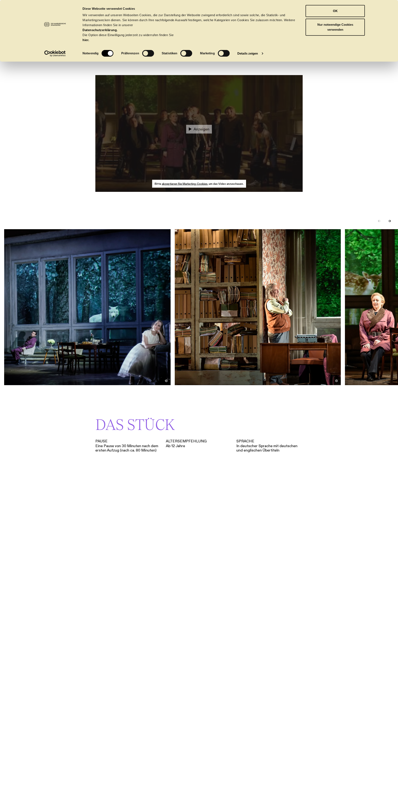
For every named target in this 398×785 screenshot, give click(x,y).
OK (335, 11)
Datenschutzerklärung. (100, 30)
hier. (86, 40)
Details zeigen (247, 53)
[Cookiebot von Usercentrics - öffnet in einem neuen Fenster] (55, 53)
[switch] (148, 53)
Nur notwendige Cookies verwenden (335, 27)
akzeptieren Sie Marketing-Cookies (184, 184)
